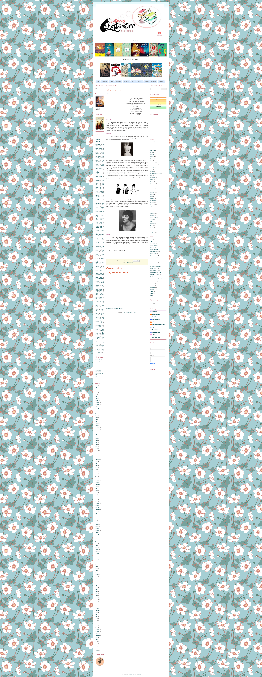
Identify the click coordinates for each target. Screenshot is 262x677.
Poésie (151, 209)
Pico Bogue (152, 287)
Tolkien (98, 340)
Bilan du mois (126, 81)
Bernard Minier (99, 175)
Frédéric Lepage (99, 222)
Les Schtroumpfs (153, 268)
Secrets (151, 293)
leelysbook (154, 327)
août (96, 385)
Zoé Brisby (100, 352)
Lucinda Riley (99, 273)
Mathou (102, 285)
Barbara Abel (98, 169)
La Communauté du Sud (155, 257)
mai (96, 392)
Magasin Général (153, 281)
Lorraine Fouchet (99, 269)
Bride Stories (152, 243)
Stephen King (101, 336)
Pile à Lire (140, 81)
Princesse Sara (153, 289)
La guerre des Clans (154, 262)
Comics (151, 158)
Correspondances (153, 164)
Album (151, 141)
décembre (97, 402)
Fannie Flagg (99, 212)
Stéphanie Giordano (100, 337)
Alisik (151, 239)
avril (96, 394)
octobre (97, 406)
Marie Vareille (99, 277)
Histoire (151, 181)
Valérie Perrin (101, 345)
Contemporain (153, 162)
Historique (152, 183)
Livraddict (158, 97)
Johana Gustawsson (99, 241)
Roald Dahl (102, 318)
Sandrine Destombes (100, 324)
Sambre (151, 291)
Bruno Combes (98, 179)
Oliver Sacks (102, 301)
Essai (151, 175)
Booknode (158, 99)
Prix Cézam (98, 368)
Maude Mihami (99, 289)
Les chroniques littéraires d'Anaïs (158, 324)
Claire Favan (98, 192)
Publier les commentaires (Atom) (130, 312)
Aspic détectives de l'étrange (156, 241)
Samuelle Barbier (99, 322)
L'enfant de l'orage (154, 255)
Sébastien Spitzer (100, 338)
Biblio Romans (104, 81)
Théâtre (151, 227)
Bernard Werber (99, 176)
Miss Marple (152, 285)
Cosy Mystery (153, 167)
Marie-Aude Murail (99, 278)
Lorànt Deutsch (99, 270)
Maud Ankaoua (99, 286)
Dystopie (152, 171)
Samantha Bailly (99, 321)
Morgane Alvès (99, 293)
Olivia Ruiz (99, 302)
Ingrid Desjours (99, 233)
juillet (97, 387)
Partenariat (152, 204)
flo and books (154, 311)
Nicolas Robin (98, 300)
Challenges (147, 81)
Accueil (98, 81)
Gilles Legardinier (99, 226)
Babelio (158, 101)
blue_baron (131, 674)
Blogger (139, 674)
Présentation (161, 81)
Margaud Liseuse (155, 329)
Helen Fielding (100, 231)
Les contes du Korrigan (154, 274)
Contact (158, 108)
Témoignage (152, 230)
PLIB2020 (97, 366)
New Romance (153, 200)
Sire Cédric (98, 328)
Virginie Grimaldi (100, 350)
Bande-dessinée (129, 262)
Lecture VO (152, 190)
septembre (98, 408)
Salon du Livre (98, 376)
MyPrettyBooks (155, 316)
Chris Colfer (99, 188)
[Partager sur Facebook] (137, 261)
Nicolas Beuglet (99, 298)
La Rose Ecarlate (153, 260)
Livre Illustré (152, 192)
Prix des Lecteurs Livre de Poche (99, 371)
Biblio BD (111, 81)
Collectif (97, 199)
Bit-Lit (151, 152)
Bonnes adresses (99, 359)
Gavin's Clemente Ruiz (100, 223)
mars (96, 396)
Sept (151, 295)
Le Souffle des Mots (156, 337)
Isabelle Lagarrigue (99, 234)
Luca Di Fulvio (99, 271)
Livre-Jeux (152, 194)
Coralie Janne (99, 200)
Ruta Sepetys (99, 320)
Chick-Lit (152, 154)
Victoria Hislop (101, 348)
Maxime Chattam (99, 290)
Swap (97, 378)
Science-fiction (153, 217)
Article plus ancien (119, 308)
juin (96, 390)
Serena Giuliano (99, 326)
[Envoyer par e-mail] (133, 261)
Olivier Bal (98, 304)
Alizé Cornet (98, 149)
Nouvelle (152, 202)
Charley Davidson (153, 245)
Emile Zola (102, 211)
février (97, 398)
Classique (152, 156)
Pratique (152, 211)
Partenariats (153, 81)
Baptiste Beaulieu (99, 168)
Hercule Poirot (153, 253)
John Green (98, 242)
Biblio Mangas (118, 81)
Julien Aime (99, 249)
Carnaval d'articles (99, 361)
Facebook (158, 104)
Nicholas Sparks (99, 297)
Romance (152, 215)
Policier (151, 206)
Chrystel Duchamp (99, 191)
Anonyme (97, 160)
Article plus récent (109, 308)
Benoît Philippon (99, 173)
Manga (151, 196)
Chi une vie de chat (154, 249)
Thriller (151, 225)
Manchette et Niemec (100, 274)
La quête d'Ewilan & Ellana (155, 266)
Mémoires (152, 198)
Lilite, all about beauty (156, 332)
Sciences (152, 219)
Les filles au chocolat (154, 276)
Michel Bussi (99, 292)
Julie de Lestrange (100, 247)
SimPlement (158, 102)
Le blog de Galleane (156, 314)
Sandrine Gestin (100, 325)
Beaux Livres (152, 148)
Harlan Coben (100, 230)
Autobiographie (153, 144)
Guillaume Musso (99, 227)
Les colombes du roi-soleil (155, 272)
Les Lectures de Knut (156, 319)
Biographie (152, 150)
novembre (97, 404)
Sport (151, 221)
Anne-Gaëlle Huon (99, 158)
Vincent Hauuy (100, 349)
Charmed (152, 247)
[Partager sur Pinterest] (139, 261)
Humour (152, 185)
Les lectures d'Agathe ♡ (156, 322)
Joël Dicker (102, 246)
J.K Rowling (97, 235)
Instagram (158, 106)
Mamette (152, 283)
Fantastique (152, 177)
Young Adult (152, 232)
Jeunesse (152, 188)
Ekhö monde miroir (154, 251)
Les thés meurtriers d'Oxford (156, 278)
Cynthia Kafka (98, 202)
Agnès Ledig (98, 144)
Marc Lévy (99, 275)
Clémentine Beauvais (100, 196)
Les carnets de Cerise (154, 270)
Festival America (99, 363)
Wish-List (134, 81)
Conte (151, 160)
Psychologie (152, 213)
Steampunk (152, 223)
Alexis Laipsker (99, 148)
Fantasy (151, 179)
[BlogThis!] (135, 261)
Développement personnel (155, 173)
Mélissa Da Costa (99, 294)
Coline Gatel (99, 198)
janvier (97, 400)
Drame (151, 169)
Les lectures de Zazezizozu (157, 334)
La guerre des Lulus (154, 264)
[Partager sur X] (136, 261)
